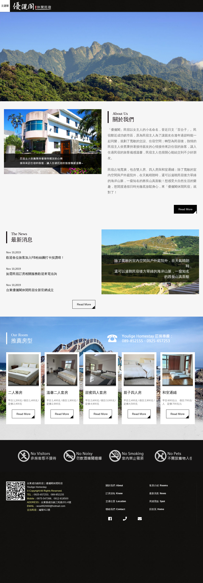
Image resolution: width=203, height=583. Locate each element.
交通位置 (116, 501)
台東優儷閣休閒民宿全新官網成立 (30, 290)
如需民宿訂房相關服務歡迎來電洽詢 (31, 273)
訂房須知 (114, 493)
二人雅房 (15, 393)
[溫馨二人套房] (62, 369)
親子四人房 (133, 393)
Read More (185, 209)
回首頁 (156, 509)
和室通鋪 (169, 393)
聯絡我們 (115, 509)
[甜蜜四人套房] (100, 369)
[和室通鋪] (177, 369)
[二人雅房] (23, 369)
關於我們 (114, 485)
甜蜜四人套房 (96, 393)
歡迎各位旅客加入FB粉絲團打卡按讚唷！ (35, 257)
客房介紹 (158, 485)
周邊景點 (157, 501)
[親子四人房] (139, 369)
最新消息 (157, 493)
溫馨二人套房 (57, 393)
